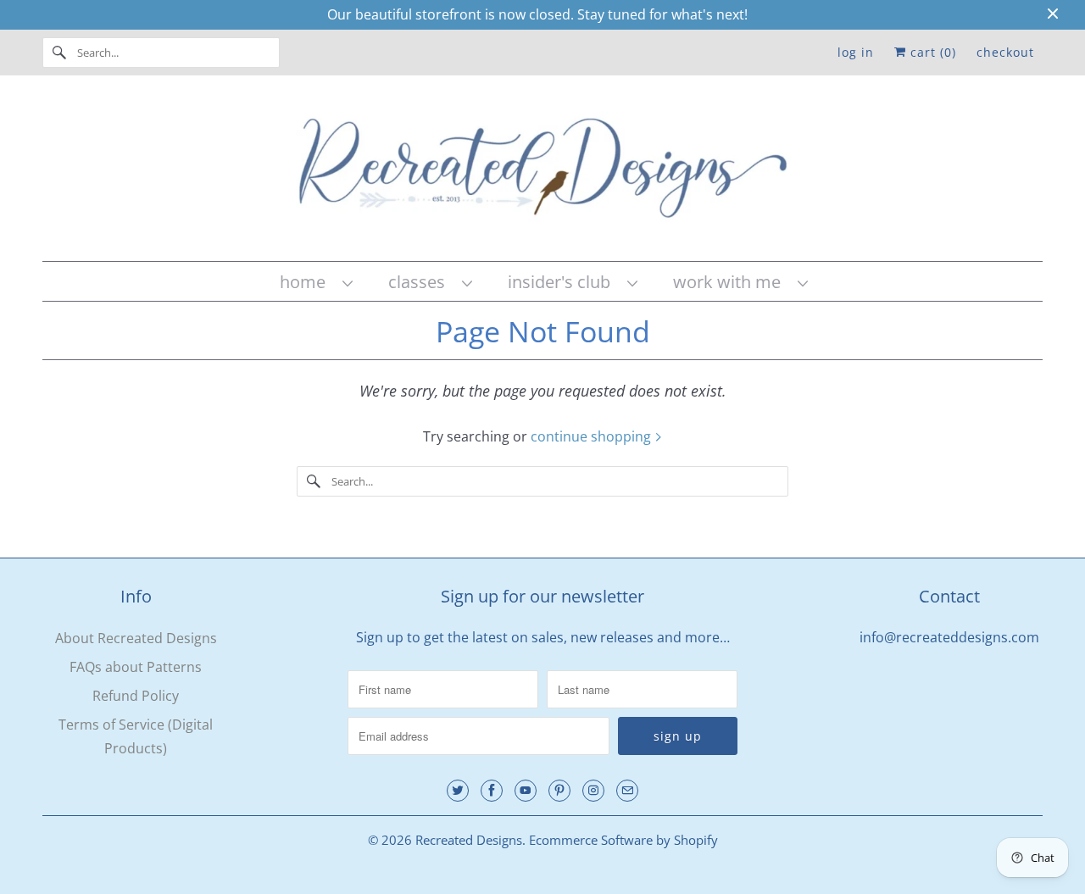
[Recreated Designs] (542, 172)
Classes (420, 281)
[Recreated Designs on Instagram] (593, 791)
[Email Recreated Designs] (627, 791)
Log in (855, 52)
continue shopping (592, 436)
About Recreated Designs (136, 638)
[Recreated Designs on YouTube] (526, 791)
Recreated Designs (468, 839)
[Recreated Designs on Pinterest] (559, 791)
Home (307, 281)
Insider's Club (563, 281)
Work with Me (731, 281)
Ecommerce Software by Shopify (623, 839)
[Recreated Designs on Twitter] (458, 791)
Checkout (1005, 52)
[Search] (59, 52)
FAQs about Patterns (136, 667)
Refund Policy (135, 695)
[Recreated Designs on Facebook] (492, 791)
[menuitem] (315, 282)
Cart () (931, 52)
